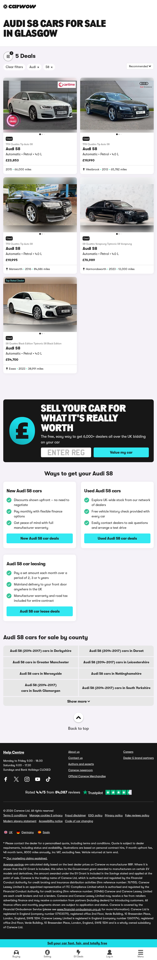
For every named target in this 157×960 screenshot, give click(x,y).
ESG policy (95, 815)
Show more (77, 701)
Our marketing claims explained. (27, 858)
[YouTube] (38, 780)
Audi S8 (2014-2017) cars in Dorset (116, 651)
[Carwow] (19, 6)
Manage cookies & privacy (46, 815)
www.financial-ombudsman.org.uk (79, 909)
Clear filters (14, 67)
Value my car (121, 452)
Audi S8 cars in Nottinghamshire (116, 674)
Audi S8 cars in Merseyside (41, 674)
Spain (46, 832)
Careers (128, 751)
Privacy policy (114, 815)
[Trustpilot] (106, 792)
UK (10, 832)
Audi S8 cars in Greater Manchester (41, 662)
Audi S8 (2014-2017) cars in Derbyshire (40, 651)
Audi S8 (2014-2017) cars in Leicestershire (116, 662)
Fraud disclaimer (75, 815)
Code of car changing (79, 821)
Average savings (13, 864)
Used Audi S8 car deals (117, 538)
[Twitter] (17, 780)
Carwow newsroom (80, 770)
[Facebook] (6, 780)
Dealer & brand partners (138, 757)
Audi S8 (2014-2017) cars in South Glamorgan (40, 688)
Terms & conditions (15, 815)
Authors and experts (81, 764)
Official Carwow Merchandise (87, 776)
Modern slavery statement (19, 821)
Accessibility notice (51, 821)
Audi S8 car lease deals (40, 611)
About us (74, 751)
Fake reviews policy (137, 815)
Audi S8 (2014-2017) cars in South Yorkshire (116, 688)
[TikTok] (48, 780)
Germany (27, 832)
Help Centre (13, 752)
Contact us (75, 757)
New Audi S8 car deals (39, 538)
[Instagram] (27, 780)
